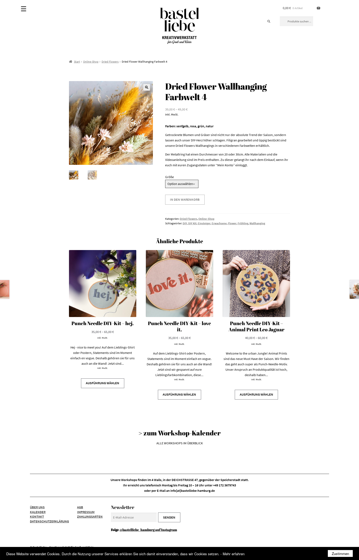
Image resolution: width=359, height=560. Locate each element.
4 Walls (156, 480)
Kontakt (37, 516)
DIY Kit (192, 223)
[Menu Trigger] (23, 9)
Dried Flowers (110, 61)
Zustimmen (340, 553)
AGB (80, 507)
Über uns (37, 507)
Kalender (37, 512)
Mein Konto (225, 165)
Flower (232, 223)
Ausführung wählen (102, 383)
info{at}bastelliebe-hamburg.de (192, 490)
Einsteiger (204, 223)
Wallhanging (257, 223)
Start (77, 61)
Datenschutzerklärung (49, 521)
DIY (185, 223)
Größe (169, 177)
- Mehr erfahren (232, 553)
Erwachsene (219, 223)
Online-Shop (90, 61)
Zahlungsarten (90, 516)
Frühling (243, 223)
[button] (146, 87)
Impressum (86, 512)
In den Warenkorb (185, 199)
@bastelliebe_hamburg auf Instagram (148, 529)
